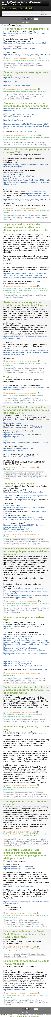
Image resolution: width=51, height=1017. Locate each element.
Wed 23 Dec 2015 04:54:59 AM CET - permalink (21, 393)
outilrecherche (32, 542)
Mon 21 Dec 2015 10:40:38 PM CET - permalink (21, 534)
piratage (9, 797)
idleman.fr (37, 1016)
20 (23, 19)
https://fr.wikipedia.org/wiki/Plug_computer (19, 869)
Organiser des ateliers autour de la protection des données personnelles (25, 104)
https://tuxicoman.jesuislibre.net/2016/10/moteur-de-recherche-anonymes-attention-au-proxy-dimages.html (23, 518)
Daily (31, 8)
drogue (33, 954)
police (17, 797)
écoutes (44, 797)
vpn (45, 477)
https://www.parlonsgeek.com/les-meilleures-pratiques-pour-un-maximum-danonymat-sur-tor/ (25, 165)
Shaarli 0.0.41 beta (6, 1014)
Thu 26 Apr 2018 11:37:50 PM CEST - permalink (21, 208)
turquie (30, 722)
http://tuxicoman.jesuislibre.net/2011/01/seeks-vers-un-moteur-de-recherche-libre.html (24, 526)
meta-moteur (10, 542)
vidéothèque (10, 219)
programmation (11, 372)
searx (8, 544)
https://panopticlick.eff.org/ (13, 450)
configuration (34, 398)
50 (27, 19)
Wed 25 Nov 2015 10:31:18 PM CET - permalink (21, 601)
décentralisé (25, 922)
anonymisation (11, 63)
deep (8, 1002)
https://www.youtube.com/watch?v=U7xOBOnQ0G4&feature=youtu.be (20, 115)
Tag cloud (12, 8)
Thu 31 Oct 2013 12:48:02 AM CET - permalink (21, 785)
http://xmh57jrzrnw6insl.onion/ (36, 194)
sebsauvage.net (22, 1016)
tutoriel (31, 402)
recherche (44, 542)
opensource (39, 924)
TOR (21, 25)
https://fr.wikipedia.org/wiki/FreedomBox (18, 886)
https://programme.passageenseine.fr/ (17, 85)
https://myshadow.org (28, 132)
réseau (32, 65)
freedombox (37, 922)
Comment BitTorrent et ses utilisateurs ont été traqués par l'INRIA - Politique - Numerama (26, 551)
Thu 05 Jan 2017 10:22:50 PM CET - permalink (21, 286)
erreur (8, 956)
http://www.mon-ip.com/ (12, 423)
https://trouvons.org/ (26, 500)
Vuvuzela (39, 372)
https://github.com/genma (13, 120)
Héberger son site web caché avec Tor (26, 28)
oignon (8, 682)
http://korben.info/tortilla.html (14, 990)
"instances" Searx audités (19, 483)
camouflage (31, 473)
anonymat (9, 368)
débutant (9, 145)
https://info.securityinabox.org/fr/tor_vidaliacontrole (22, 665)
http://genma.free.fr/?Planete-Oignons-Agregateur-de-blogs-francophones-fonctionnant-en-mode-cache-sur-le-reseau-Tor (26, 641)
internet (8, 65)
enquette (42, 954)
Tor (20, 956)
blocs (18, 94)
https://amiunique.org (11, 437)
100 (31, 19)
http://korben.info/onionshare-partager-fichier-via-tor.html (24, 43)
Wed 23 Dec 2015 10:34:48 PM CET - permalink (21, 361)
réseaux (26, 682)
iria (41, 608)
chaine (25, 94)
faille (44, 295)
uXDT (22, 297)
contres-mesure (25, 63)
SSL (24, 797)
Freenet (16, 1002)
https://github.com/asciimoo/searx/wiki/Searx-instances (24, 492)
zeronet (27, 98)
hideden (38, 63)
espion (40, 793)
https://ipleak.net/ (10, 433)
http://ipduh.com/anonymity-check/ (16, 435)
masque (38, 370)
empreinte (9, 475)
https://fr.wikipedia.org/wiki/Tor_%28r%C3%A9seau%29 (24, 634)
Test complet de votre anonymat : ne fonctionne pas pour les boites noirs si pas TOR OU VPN (26, 410)
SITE (14, 98)
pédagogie (39, 145)
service (17, 402)
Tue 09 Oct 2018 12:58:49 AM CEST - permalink (21, 58)
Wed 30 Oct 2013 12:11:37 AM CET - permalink (21, 993)
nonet (24, 65)
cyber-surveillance (22, 841)
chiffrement (18, 143)
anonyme (9, 216)
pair (7, 610)
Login (4, 8)
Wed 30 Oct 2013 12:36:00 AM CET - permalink (21, 947)
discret (42, 143)
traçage (17, 612)
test (34, 477)
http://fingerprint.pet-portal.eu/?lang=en (18, 448)
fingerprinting (21, 475)
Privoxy (37, 400)
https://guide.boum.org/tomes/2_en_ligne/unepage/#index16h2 (26, 654)
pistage (21, 610)
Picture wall (22, 8)
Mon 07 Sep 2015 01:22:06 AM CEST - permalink (21, 673)
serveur (40, 65)
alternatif (9, 920)
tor (14, 67)
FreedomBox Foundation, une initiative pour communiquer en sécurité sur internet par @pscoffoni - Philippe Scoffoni (25, 854)
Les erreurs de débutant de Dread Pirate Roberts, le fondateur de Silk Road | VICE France (24, 934)
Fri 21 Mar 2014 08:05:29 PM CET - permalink (20, 712)
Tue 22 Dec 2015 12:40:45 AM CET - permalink (21, 467)
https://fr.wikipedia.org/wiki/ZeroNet (16, 78)
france (25, 608)
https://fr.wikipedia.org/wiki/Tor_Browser (18, 664)
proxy (19, 477)
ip (39, 475)
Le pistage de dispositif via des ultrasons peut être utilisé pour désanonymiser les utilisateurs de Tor (26, 227)
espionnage (34, 295)
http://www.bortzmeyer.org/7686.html (17, 638)
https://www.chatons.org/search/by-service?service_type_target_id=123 (25, 497)
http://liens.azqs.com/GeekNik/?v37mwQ (19, 176)
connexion (27, 720)
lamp (16, 65)
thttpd (8, 67)
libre (29, 924)
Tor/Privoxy (10, 377)
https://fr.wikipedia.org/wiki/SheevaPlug (18, 867)
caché (40, 1000)
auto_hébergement (30, 920)
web (7, 479)
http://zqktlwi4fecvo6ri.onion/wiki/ (36, 196)
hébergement (25, 96)
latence (19, 370)
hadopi (8, 843)
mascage (28, 370)
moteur (21, 542)
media (17, 722)
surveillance (32, 610)
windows (9, 1004)
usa (36, 797)
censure (17, 720)
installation (10, 400)
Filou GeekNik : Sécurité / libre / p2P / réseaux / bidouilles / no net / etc (21, 3)
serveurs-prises (28, 926)
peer (14, 610)
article (8, 720)
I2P (23, 1002)
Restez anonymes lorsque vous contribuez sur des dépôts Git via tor (25, 303)
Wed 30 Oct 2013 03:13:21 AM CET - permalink (21, 832)
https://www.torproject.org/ (37, 669)
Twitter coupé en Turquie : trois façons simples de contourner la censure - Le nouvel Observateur (26, 690)
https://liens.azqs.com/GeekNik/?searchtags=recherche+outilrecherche (17, 530)
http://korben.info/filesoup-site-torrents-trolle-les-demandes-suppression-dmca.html (26, 597)
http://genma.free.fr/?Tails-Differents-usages (20, 648)
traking (8, 612)
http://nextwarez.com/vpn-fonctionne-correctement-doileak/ (25, 443)
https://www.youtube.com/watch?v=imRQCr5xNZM (22, 427)
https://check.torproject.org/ (13, 172)
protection (28, 145)
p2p (7, 98)
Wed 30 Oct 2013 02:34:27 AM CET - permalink (21, 913)
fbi (15, 956)
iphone (27, 795)
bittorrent (9, 94)
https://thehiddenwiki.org (36, 192)
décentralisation (11, 96)
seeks (15, 544)
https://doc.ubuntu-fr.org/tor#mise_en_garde (19, 49)
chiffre (8, 143)
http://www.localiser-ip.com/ (13, 419)
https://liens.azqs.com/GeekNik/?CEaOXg (19, 456)
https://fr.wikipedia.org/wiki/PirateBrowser (19, 662)
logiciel (28, 400)
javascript (9, 370)
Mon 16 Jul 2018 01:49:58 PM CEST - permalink (21, 89)
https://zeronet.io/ (10, 81)
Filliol (20, 795)
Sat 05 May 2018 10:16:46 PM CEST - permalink (21, 135)
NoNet (45, 96)
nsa (45, 795)
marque (9, 218)
